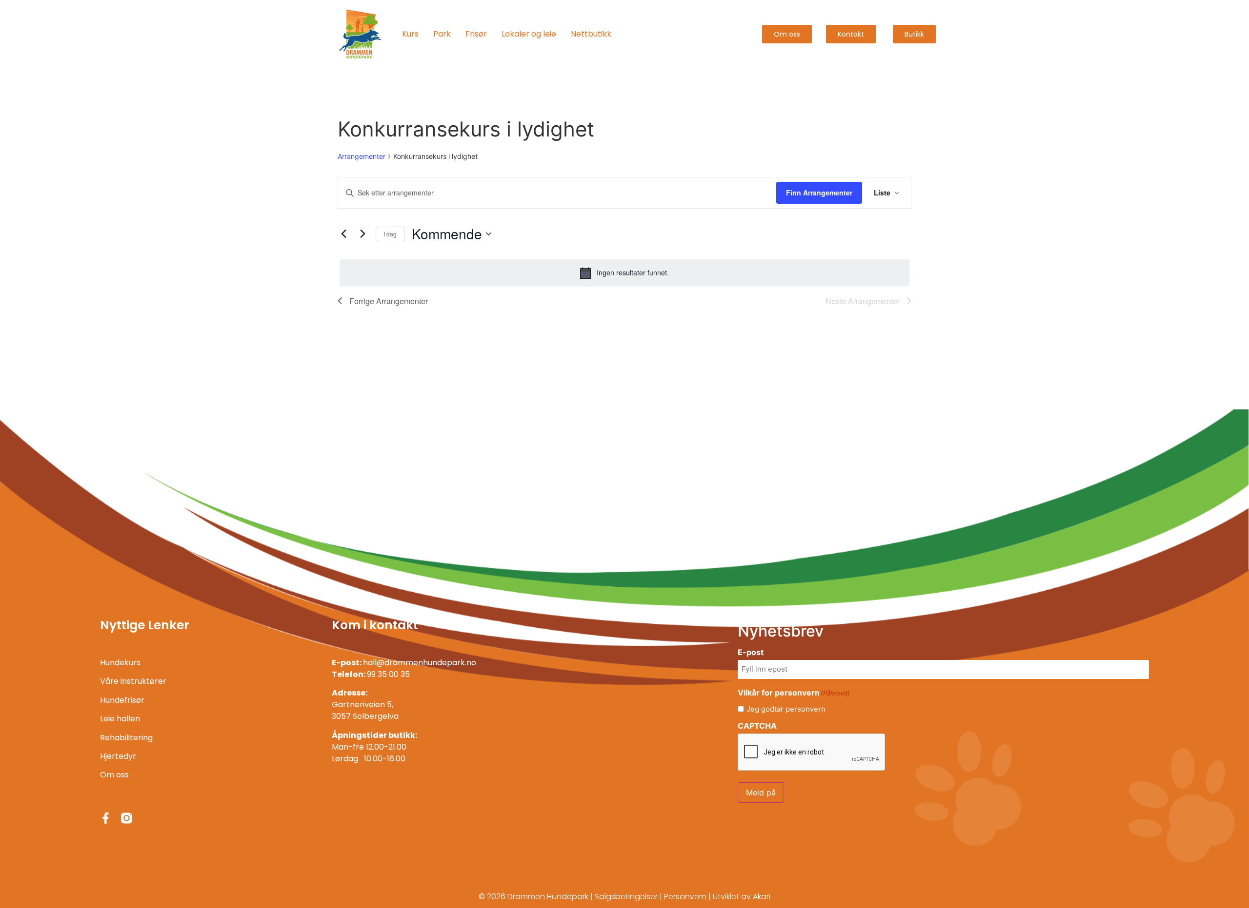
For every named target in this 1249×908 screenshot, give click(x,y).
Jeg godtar (786, 709)
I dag (390, 234)
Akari (761, 896)
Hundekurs (120, 662)
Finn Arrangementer (819, 192)
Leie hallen (120, 718)
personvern (806, 709)
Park (442, 33)
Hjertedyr (118, 756)
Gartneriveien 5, (362, 704)
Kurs (410, 33)
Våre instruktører (133, 681)
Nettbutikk (591, 33)
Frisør (476, 33)
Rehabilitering (126, 737)
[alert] (624, 273)
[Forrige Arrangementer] (343, 234)
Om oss (114, 774)
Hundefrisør (122, 700)
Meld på (761, 792)
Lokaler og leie (529, 33)
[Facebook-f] (105, 818)
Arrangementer (361, 156)
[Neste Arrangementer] (362, 234)
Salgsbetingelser (626, 896)
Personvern (685, 896)
